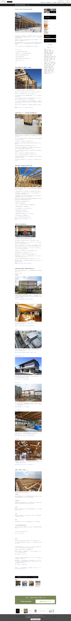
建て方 (54, 63)
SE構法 (45, 73)
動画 (62, 2)
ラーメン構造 (50, 59)
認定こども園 (46, 66)
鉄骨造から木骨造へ (43, 2)
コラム (65, 2)
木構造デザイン (46, 50)
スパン (53, 67)
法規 (47, 73)
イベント (50, 73)
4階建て (50, 50)
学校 (52, 50)
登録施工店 (45, 63)
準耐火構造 (48, 70)
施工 (48, 63)
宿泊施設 (48, 53)
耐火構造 (45, 70)
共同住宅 (52, 70)
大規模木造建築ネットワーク (49, 2)
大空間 (47, 60)
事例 (44, 60)
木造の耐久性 (46, 67)
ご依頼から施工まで (59, 2)
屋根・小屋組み (46, 59)
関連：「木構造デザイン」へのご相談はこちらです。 (21, 564)
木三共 (50, 60)
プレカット (51, 63)
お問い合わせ (68, 2)
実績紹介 (55, 2)
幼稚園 (52, 66)
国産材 (45, 49)
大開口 (54, 59)
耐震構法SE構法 (47, 36)
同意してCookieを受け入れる (36, 619)
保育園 (49, 66)
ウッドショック (49, 49)
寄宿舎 (52, 56)
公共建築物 (50, 67)
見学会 (54, 56)
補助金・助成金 (46, 56)
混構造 (45, 53)
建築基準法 (51, 53)
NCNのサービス (47, 40)
